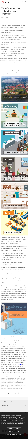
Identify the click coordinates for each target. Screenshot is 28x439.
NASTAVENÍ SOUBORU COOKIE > (14, 434)
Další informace (19, 423)
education (19, 364)
